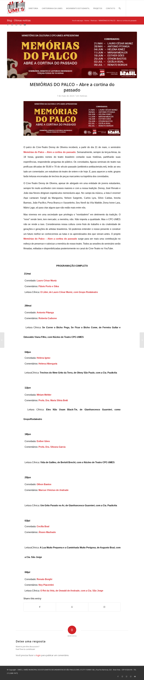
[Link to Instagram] (12, 24)
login (38, 655)
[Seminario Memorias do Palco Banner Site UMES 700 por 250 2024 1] (72, 55)
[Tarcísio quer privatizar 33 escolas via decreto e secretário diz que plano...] (142, 340)
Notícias (83, 95)
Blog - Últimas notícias (19, 20)
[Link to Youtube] (25, 24)
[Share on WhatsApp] (72, 607)
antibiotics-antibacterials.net (92, 166)
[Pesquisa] (119, 8)
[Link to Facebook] (8, 24)
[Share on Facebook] (40, 607)
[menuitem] (11, 8)
